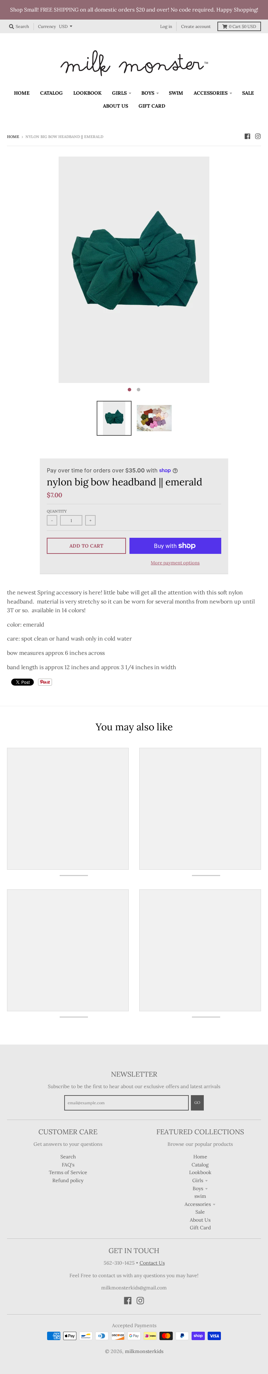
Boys (198, 1188)
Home (13, 136)
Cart (242, 26)
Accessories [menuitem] (211, 93)
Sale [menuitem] (248, 93)
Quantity (57, 511)
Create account (196, 26)
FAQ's (68, 1165)
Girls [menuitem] (119, 93)
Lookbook (200, 1172)
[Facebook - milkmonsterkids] (247, 136)
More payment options (175, 563)
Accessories (198, 1204)
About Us (200, 1220)
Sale (200, 1212)
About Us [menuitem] (115, 106)
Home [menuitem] (22, 93)
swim (200, 1196)
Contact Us (152, 1263)
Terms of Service (68, 1172)
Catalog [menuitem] (51, 93)
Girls (197, 1180)
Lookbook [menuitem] (87, 93)
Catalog (200, 1165)
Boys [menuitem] (147, 93)
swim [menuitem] (176, 93)
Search (68, 1157)
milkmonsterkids (144, 1351)
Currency (47, 26)
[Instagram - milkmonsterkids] (258, 136)
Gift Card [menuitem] (152, 106)
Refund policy (67, 1180)
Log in (166, 26)
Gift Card (200, 1227)
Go (197, 1102)
